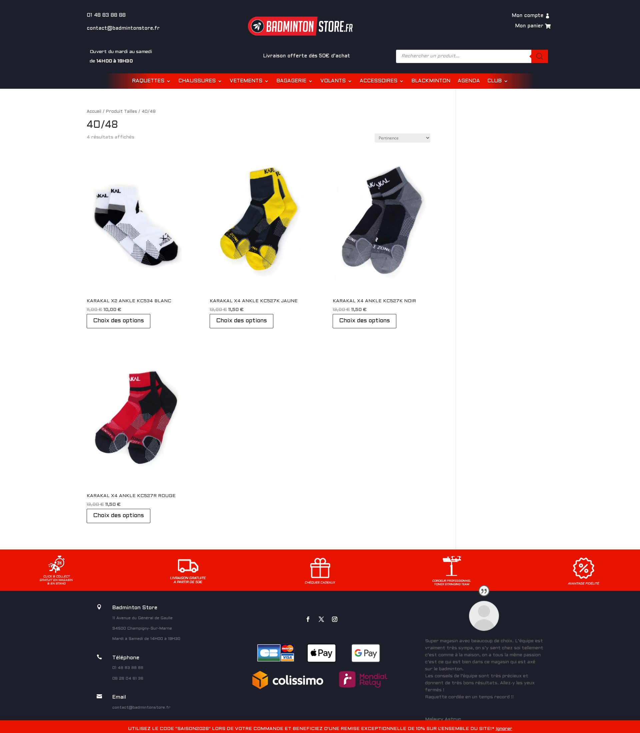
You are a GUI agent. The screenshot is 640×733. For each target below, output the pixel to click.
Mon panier (529, 26)
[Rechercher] (539, 56)
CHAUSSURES (197, 81)
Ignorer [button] (504, 729)
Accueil (94, 112)
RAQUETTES (148, 81)
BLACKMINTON (430, 81)
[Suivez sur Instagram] (334, 619)
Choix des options (118, 321)
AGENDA (469, 81)
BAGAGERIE (291, 81)
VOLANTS (333, 81)
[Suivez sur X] (321, 619)
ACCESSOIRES (378, 81)
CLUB (494, 81)
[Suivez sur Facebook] (308, 619)
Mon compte (527, 15)
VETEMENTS (246, 81)
